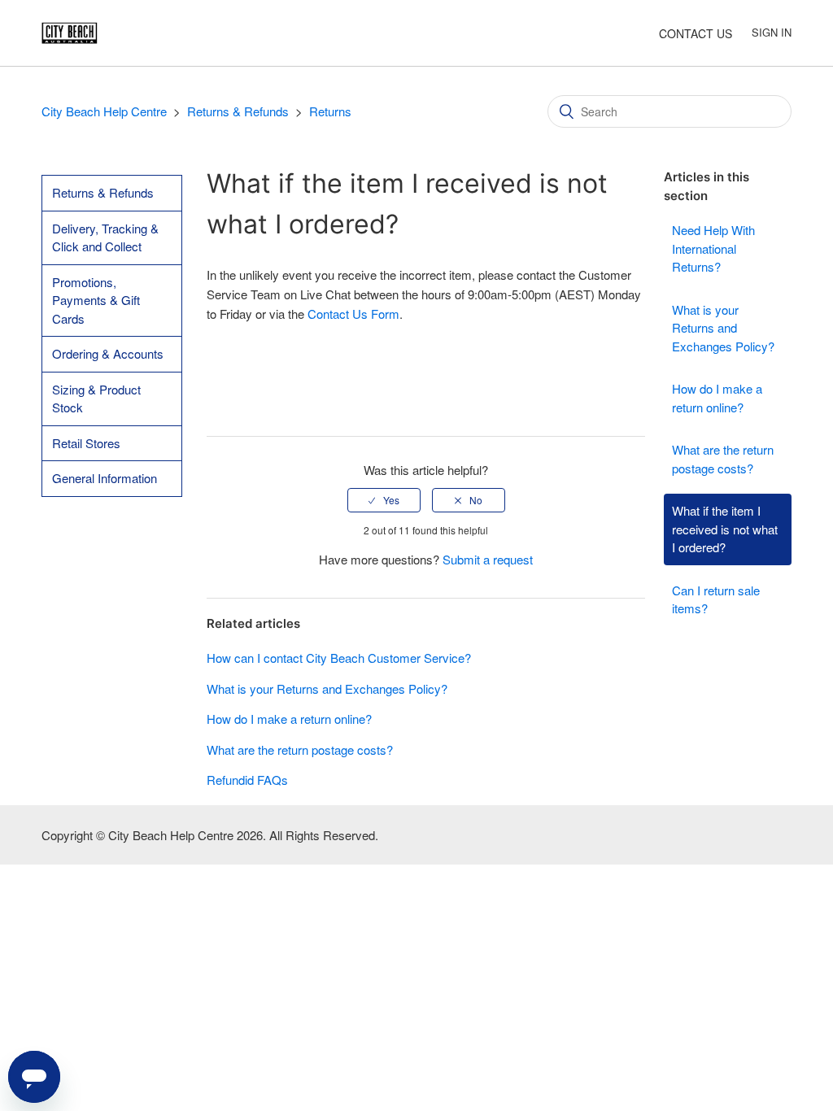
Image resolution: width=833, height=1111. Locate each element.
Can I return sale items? (716, 599)
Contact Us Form (353, 313)
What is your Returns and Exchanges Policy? (723, 328)
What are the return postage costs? (723, 459)
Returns (330, 111)
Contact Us (695, 33)
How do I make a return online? (717, 398)
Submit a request (488, 559)
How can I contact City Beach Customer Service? (339, 657)
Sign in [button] (772, 32)
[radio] (384, 500)
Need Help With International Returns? (713, 248)
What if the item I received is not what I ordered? (725, 529)
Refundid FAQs (247, 779)
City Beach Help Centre (104, 111)
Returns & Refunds (238, 111)
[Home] (69, 30)
